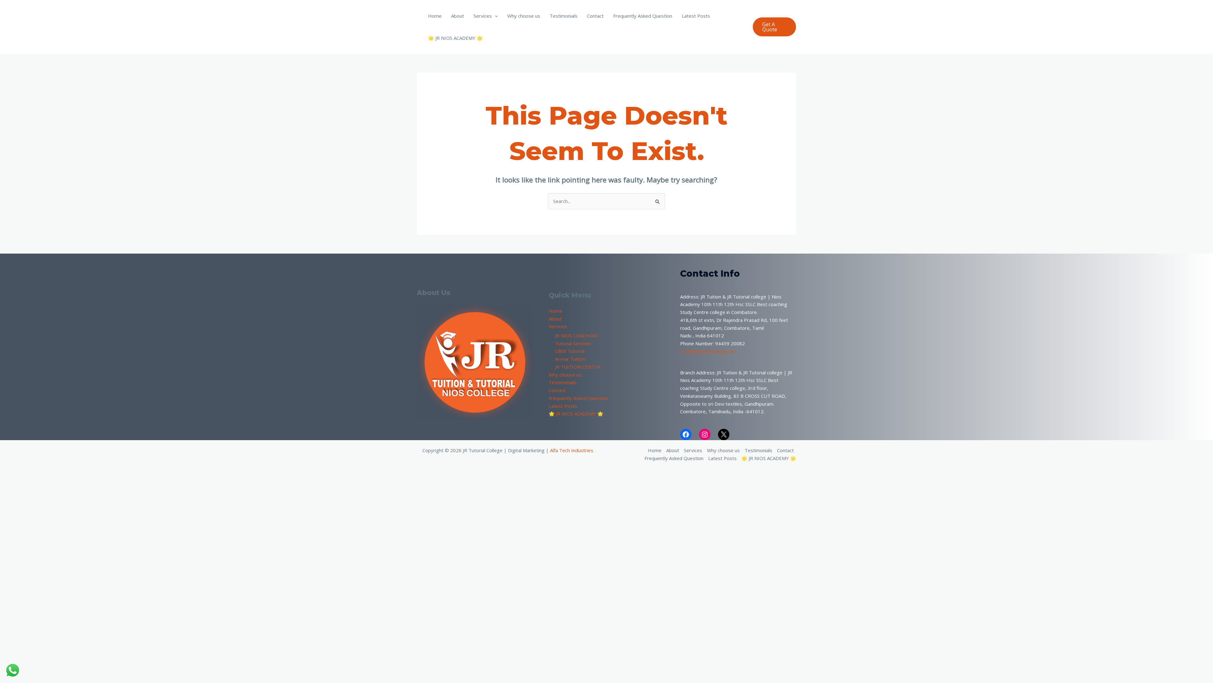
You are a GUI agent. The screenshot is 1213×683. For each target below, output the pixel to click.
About (457, 16)
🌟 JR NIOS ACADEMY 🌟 (455, 38)
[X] (723, 434)
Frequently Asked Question (642, 16)
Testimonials (563, 16)
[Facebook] (685, 434)
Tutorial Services (573, 343)
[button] (495, 16)
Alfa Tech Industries (571, 450)
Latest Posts (696, 16)
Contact (595, 16)
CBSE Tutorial (569, 351)
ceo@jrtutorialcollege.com (708, 351)
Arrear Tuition (570, 359)
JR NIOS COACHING (576, 335)
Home (435, 16)
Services (483, 16)
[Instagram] (704, 434)
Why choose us (523, 16)
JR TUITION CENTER (577, 367)
